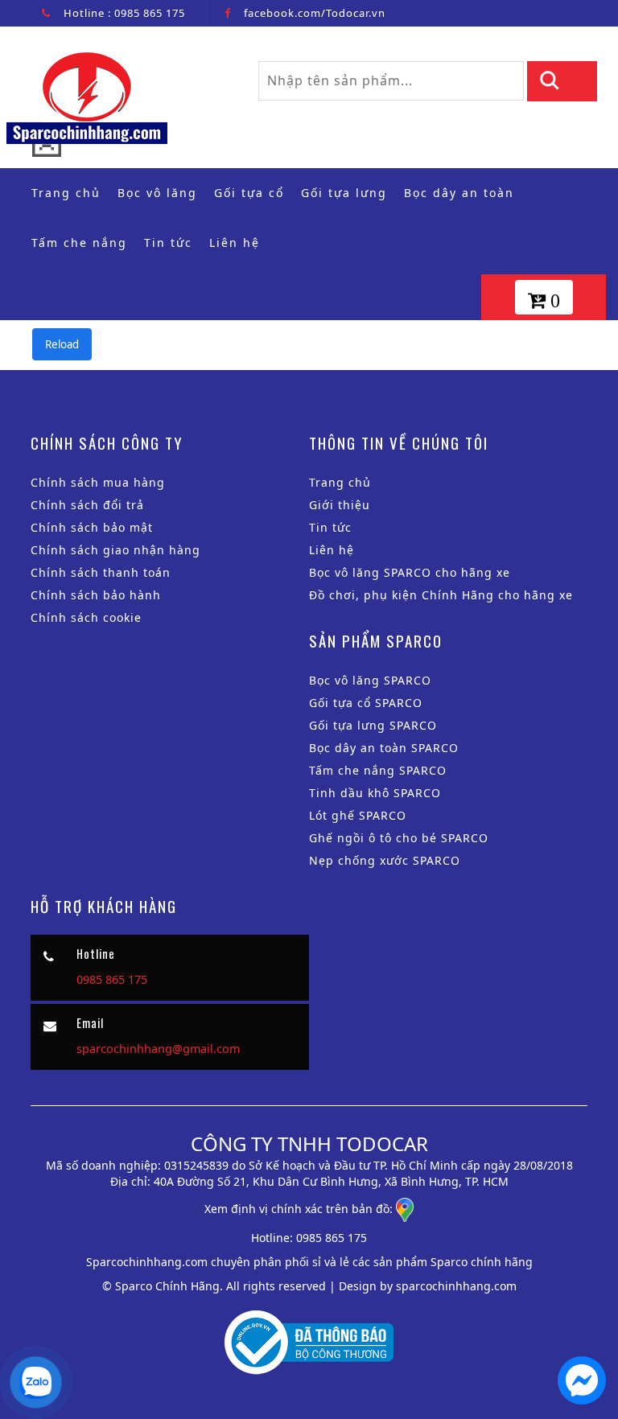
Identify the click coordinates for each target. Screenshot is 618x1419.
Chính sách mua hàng (98, 482)
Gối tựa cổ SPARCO (365, 702)
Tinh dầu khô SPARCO (375, 792)
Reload (62, 344)
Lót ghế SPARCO (357, 815)
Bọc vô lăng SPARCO (370, 680)
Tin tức (168, 242)
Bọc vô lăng (157, 192)
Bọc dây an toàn (459, 192)
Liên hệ (234, 242)
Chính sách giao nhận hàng (115, 549)
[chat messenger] (582, 1400)
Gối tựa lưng (344, 192)
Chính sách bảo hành (96, 595)
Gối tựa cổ (249, 192)
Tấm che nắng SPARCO (378, 770)
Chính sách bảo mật (92, 527)
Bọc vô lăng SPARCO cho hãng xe (409, 572)
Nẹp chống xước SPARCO (384, 860)
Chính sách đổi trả (87, 504)
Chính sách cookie (86, 617)
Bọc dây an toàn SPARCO (384, 747)
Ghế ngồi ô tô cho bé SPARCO (398, 837)
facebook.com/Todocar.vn (314, 13)
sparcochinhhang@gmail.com (158, 1048)
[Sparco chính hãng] (86, 96)
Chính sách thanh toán (101, 572)
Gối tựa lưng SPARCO (373, 725)
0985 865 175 (149, 13)
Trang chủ (69, 192)
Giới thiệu (339, 504)
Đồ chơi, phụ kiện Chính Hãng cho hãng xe (441, 595)
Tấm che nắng (79, 242)
